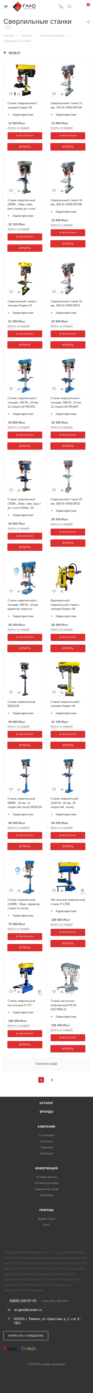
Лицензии (46, 1147)
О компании (46, 1135)
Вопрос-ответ (46, 1218)
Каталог (46, 1103)
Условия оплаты (46, 1177)
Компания (46, 1126)
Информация (46, 1168)
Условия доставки (46, 1183)
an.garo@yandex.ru (28, 1310)
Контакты (46, 1141)
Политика (46, 1195)
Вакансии (46, 1153)
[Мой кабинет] (77, 7)
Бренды (46, 1111)
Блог (46, 1224)
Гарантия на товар (46, 1189)
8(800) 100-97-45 (23, 1301)
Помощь (46, 1210)
